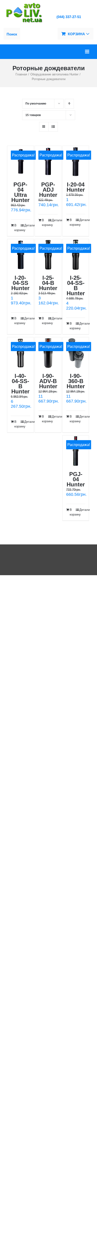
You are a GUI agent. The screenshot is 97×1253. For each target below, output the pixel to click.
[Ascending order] (69, 104)
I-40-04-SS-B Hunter (20, 384)
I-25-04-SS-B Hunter (76, 285)
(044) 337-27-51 (69, 17)
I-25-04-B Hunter (48, 283)
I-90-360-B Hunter (76, 381)
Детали (27, 225)
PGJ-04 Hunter (76, 479)
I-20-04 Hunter (76, 187)
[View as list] (53, 126)
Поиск (12, 34)
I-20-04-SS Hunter (20, 283)
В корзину (17, 228)
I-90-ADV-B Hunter (48, 381)
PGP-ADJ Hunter (48, 189)
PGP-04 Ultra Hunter (20, 192)
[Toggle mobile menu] (87, 51)
